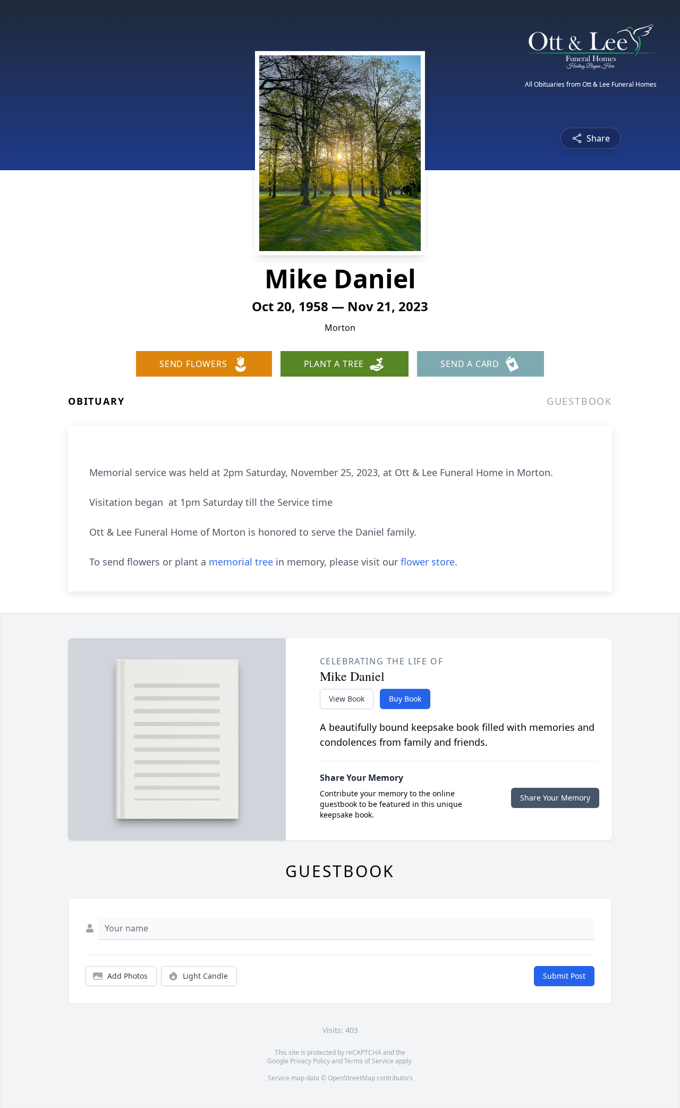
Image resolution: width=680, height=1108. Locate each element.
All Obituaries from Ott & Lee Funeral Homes (591, 84)
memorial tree (241, 561)
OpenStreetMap (351, 1077)
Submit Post (564, 976)
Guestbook (579, 401)
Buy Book (405, 699)
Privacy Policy (310, 1060)
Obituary (96, 401)
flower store (428, 561)
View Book (346, 699)
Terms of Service (369, 1060)
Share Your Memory (555, 798)
